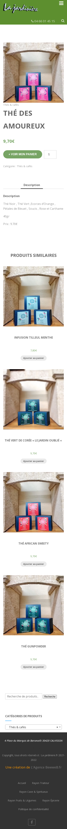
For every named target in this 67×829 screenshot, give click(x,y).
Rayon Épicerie (50, 800)
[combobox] (33, 727)
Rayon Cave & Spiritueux (33, 791)
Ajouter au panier (33, 358)
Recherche (49, 696)
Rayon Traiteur (40, 783)
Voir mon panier (24, 154)
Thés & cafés (11, 104)
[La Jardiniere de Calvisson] (21, 14)
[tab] (32, 185)
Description (32, 185)
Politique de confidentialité (33, 809)
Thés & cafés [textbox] (32, 727)
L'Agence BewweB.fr (46, 767)
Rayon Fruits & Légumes (22, 800)
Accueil (22, 783)
